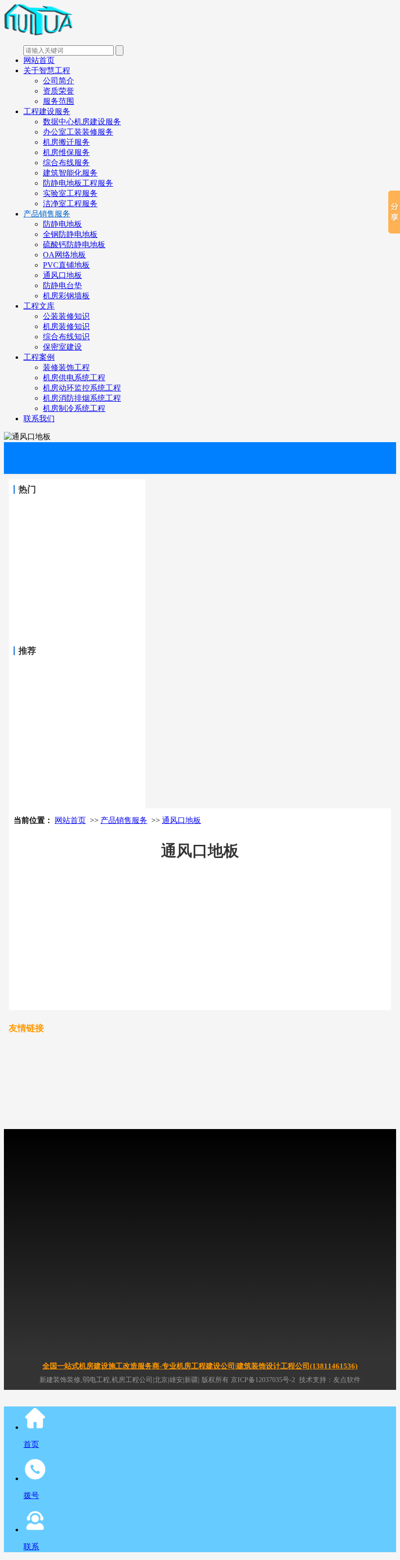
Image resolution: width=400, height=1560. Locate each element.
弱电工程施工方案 (300, 1092)
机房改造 (358, 1048)
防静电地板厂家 (280, 1107)
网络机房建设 (224, 1063)
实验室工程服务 (70, 193)
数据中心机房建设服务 (82, 121)
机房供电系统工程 (74, 377)
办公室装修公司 (229, 1107)
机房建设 (194, 1048)
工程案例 (39, 357)
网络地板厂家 (328, 1107)
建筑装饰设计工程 (55, 1063)
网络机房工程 (269, 1063)
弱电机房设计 (197, 1092)
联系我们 (39, 418)
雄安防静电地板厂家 (176, 1121)
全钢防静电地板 (70, 234)
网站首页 (39, 60)
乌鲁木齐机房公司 (172, 1077)
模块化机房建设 (245, 1092)
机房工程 (42, 1048)
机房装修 (163, 1048)
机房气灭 (73, 1107)
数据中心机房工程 (172, 1063)
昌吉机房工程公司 (231, 1077)
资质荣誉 (58, 91)
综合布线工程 (352, 1092)
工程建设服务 (46, 111)
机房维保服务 (66, 152)
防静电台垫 (62, 285)
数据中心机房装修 (114, 1063)
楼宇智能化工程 (177, 1107)
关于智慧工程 (46, 70)
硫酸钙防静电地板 (74, 244)
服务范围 (58, 101)
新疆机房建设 (275, 1048)
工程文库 (39, 306)
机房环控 (104, 1107)
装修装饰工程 (66, 367)
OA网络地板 (64, 255)
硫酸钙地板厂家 (52, 1121)
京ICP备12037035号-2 (263, 1380)
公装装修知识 (66, 316)
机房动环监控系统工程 (82, 388)
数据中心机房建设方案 (62, 1092)
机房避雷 (42, 1107)
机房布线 (135, 1107)
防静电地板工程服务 (78, 183)
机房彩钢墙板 (66, 296)
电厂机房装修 (320, 1048)
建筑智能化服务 (70, 173)
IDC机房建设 (231, 1048)
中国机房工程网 (121, 1048)
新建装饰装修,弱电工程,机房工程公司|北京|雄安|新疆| (120, 1380)
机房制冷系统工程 (74, 408)
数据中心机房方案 (289, 1077)
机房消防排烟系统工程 (82, 398)
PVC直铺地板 (66, 265)
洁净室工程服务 (70, 203)
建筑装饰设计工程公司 (62, 1077)
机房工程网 (77, 1048)
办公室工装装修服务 (78, 132)
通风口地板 (62, 275)
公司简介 (58, 81)
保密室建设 (62, 347)
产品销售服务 (46, 214)
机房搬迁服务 (66, 142)
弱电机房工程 (152, 1092)
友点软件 (346, 1380)
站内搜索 (224, 1121)
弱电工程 (114, 1092)
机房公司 (307, 1063)
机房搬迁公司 (120, 1077)
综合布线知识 (66, 336)
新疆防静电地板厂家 (110, 1121)
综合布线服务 (66, 162)
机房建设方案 (341, 1077)
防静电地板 (62, 224)
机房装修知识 (66, 326)
